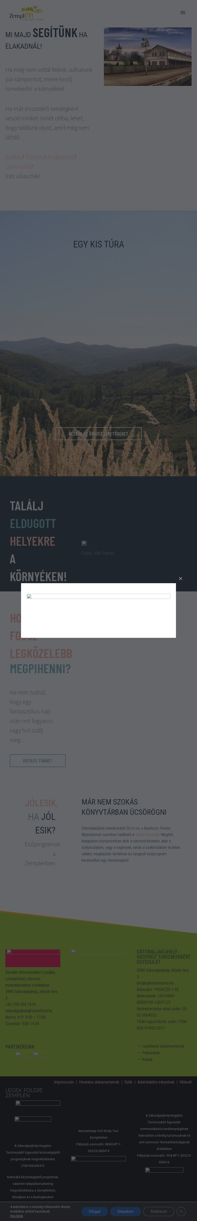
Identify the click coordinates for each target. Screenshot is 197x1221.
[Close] (180, 578)
